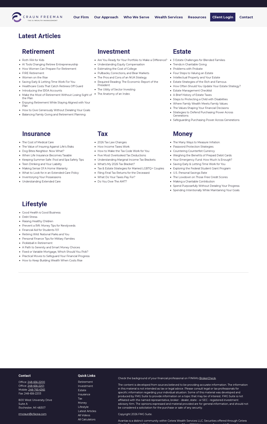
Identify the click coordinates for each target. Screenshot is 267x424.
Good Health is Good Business (41, 212)
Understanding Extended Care (41, 181)
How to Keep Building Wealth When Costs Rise (52, 260)
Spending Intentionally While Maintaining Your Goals (206, 190)
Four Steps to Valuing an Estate (193, 73)
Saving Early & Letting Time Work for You (199, 164)
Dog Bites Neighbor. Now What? (43, 151)
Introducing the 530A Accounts (42, 90)
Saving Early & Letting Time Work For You (48, 81)
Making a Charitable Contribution (194, 181)
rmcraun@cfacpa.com (32, 414)
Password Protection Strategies (193, 146)
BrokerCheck (207, 378)
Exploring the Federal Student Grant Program (202, 168)
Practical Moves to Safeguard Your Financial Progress (56, 256)
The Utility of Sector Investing (116, 89)
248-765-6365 (36, 389)
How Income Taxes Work (114, 146)
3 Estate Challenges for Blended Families (199, 60)
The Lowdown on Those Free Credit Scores (200, 177)
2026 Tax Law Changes (112, 142)
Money (82, 402)
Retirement (85, 382)
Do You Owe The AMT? (112, 181)
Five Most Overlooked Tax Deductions (122, 155)
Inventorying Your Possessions (41, 177)
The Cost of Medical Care (38, 142)
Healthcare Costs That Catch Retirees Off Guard (52, 86)
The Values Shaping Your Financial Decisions (201, 108)
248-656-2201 (36, 386)
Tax (80, 398)
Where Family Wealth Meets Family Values (200, 103)
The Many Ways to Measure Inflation (196, 142)
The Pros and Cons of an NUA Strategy (122, 77)
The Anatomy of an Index (114, 93)
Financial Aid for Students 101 (40, 230)
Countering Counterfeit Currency (194, 151)
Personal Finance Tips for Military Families (48, 238)
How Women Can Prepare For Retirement (49, 68)
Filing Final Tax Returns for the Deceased (123, 172)
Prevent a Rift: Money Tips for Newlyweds (48, 225)
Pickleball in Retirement (37, 243)
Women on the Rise (35, 77)
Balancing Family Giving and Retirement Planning (54, 114)
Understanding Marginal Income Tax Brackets (126, 159)
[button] (81, 17)
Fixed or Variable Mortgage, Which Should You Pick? (55, 251)
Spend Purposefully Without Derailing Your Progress (206, 185)
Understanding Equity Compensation (121, 64)
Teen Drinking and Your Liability (42, 164)
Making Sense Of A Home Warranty (45, 168)
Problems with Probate (188, 68)
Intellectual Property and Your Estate (196, 77)
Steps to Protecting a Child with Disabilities (200, 99)
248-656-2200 (36, 382)
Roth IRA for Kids (33, 60)
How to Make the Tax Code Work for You (123, 151)
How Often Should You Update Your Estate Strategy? (207, 86)
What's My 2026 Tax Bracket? (116, 164)
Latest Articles (87, 411)
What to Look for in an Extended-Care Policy (50, 172)
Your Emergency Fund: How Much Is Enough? (202, 159)
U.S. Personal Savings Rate (190, 172)
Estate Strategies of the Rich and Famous (199, 81)
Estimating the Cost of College (117, 68)
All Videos (84, 415)
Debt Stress (29, 217)
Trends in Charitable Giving (190, 64)
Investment (85, 386)
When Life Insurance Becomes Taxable (47, 155)
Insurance (84, 394)
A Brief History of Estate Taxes (192, 95)
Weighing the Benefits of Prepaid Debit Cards (202, 155)
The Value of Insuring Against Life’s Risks (48, 146)
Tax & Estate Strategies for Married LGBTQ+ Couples (131, 168)
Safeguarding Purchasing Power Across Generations (206, 120)
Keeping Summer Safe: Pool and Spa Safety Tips (53, 159)
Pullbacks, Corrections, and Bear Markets (123, 73)
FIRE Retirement (33, 73)
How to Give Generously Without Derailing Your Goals (56, 110)
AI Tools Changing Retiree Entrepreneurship (50, 64)
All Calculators (86, 419)
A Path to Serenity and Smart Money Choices (51, 247)
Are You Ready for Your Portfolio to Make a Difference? (132, 60)
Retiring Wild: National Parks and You (45, 234)
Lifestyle (83, 407)
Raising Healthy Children (37, 221)
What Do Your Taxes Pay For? (116, 177)
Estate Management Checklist (192, 90)
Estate (82, 390)
